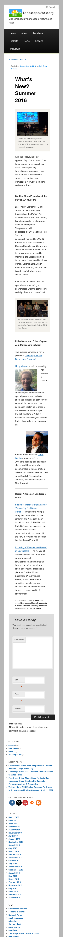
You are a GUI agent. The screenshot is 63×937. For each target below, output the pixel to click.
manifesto (12, 930)
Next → (23, 59)
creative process (15, 918)
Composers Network (29, 603)
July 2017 (12, 863)
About (24, 33)
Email (18, 695)
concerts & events (16, 911)
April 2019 (13, 835)
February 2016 (14, 882)
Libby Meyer (21, 366)
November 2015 (15, 885)
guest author (14, 927)
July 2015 (12, 888)
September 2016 (15, 869)
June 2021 (13, 820)
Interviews (15, 48)
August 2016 (14, 873)
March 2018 (13, 851)
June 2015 (13, 891)
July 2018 (12, 848)
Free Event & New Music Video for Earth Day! (28, 777)
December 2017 (15, 857)
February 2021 (14, 826)
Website (18, 708)
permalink (37, 608)
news (37, 600)
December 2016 (15, 866)
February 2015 (14, 894)
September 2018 (15, 842)
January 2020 (14, 829)
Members (38, 33)
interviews (13, 748)
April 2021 (13, 823)
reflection (12, 921)
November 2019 (15, 832)
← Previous (13, 59)
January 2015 (14, 897)
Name (18, 680)
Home (13, 33)
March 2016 (13, 879)
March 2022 (13, 817)
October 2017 (14, 860)
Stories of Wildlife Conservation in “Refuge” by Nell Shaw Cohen (31, 508)
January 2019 (14, 838)
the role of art (14, 924)
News (27, 41)
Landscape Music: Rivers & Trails (23, 933)
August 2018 (14, 845)
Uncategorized (15, 754)
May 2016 (12, 876)
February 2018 (14, 854)
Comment (19, 639)
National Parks (29, 605)
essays (11, 745)
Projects (14, 41)
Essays (39, 41)
